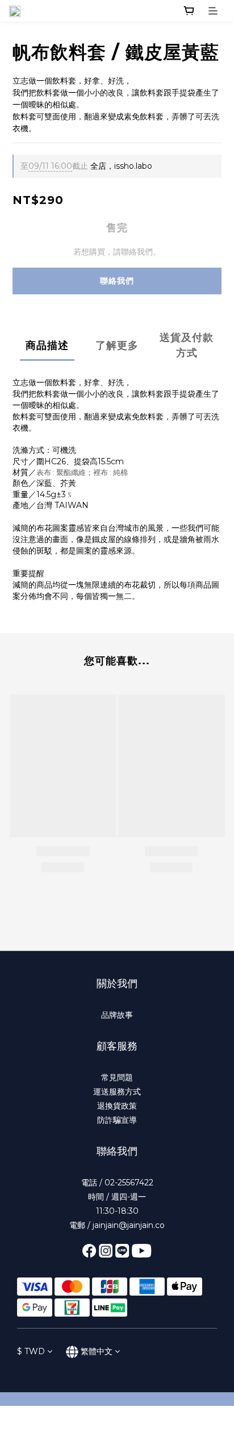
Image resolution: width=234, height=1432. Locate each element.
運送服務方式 (117, 1092)
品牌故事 (117, 1015)
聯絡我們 (117, 281)
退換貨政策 (117, 1106)
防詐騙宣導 (117, 1120)
